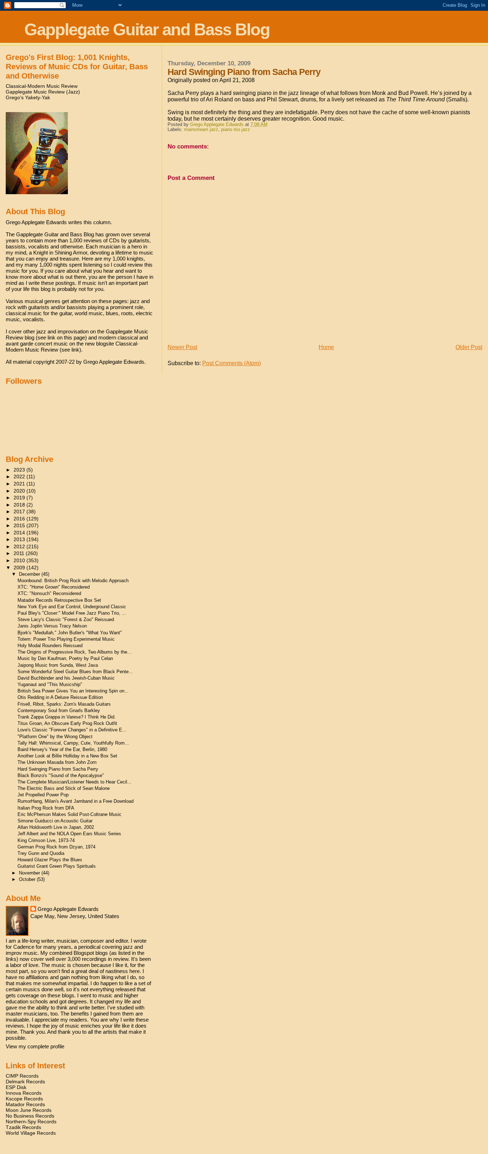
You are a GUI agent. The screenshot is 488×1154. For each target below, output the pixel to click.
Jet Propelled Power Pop (43, 794)
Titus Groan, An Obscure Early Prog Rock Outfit (67, 723)
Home (326, 347)
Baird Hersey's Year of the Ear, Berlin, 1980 (62, 749)
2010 (20, 560)
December (30, 574)
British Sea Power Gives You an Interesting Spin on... (73, 691)
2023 (20, 470)
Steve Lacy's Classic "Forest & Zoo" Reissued (66, 619)
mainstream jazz (201, 129)
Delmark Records (25, 1081)
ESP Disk (16, 1087)
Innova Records (23, 1093)
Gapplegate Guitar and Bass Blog (147, 29)
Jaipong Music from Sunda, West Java (58, 665)
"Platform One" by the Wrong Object (55, 736)
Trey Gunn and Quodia (41, 853)
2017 (20, 511)
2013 (20, 539)
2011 (20, 553)
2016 (20, 518)
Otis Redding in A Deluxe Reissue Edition (60, 697)
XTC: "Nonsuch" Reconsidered (49, 593)
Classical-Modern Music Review (42, 86)
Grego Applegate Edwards (68, 909)
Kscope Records (24, 1099)
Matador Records (25, 1104)
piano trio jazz (235, 129)
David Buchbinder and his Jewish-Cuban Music (66, 678)
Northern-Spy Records (31, 1121)
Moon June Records (28, 1110)
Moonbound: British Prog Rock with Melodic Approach (73, 580)
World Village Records (31, 1133)
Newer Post (182, 347)
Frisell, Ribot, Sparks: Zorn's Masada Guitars (64, 704)
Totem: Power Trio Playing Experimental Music (66, 639)
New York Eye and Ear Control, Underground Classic (72, 606)
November (30, 873)
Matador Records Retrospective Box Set (59, 600)
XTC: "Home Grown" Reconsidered (54, 587)
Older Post (468, 347)
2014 (20, 532)
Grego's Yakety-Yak (28, 97)
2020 (20, 491)
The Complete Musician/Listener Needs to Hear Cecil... (74, 782)
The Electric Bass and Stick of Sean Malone (64, 788)
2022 (20, 476)
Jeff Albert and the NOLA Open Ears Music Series (69, 833)
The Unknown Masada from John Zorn (57, 762)
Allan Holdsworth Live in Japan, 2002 (56, 827)
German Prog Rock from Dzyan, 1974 (56, 847)
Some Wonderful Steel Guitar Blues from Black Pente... (75, 671)
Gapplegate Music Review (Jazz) (43, 92)
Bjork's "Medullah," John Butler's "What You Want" (70, 632)
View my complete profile (35, 1046)
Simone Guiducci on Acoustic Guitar (55, 820)
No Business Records (30, 1116)
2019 (20, 497)
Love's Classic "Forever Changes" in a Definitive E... (72, 729)
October (28, 879)
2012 (20, 546)
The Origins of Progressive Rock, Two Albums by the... (74, 652)
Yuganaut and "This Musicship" (50, 684)
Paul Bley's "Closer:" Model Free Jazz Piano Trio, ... (72, 613)
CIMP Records (22, 1076)
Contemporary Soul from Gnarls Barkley (59, 710)
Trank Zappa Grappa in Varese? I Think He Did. (67, 717)
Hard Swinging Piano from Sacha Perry (58, 769)
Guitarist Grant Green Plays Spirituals (57, 866)
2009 (20, 567)
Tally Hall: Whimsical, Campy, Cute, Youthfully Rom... (73, 743)
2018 (20, 505)
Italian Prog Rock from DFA (46, 808)
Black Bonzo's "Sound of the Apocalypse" (61, 775)
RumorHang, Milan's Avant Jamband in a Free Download (76, 801)
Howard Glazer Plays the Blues (50, 859)
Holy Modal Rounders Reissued (50, 645)
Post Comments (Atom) (231, 363)
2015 (20, 525)
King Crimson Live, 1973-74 (46, 840)
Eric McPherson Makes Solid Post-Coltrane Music (69, 814)
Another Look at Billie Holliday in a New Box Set (67, 756)
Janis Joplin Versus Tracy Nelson (52, 626)
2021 (20, 484)
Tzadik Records (23, 1127)
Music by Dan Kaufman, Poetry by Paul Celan (65, 658)
